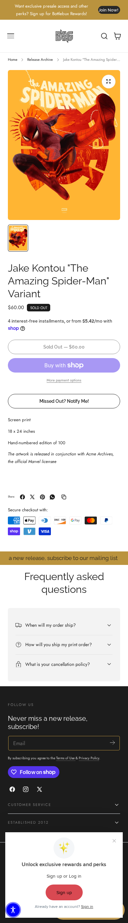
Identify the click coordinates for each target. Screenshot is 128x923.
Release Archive (40, 59)
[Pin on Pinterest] (42, 497)
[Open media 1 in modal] (109, 81)
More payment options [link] (64, 380)
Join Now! (108, 10)
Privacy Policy (89, 758)
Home (12, 59)
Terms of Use (65, 758)
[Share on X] (32, 497)
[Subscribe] (112, 743)
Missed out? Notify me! (64, 401)
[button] (11, 36)
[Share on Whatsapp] (52, 497)
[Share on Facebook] (22, 497)
